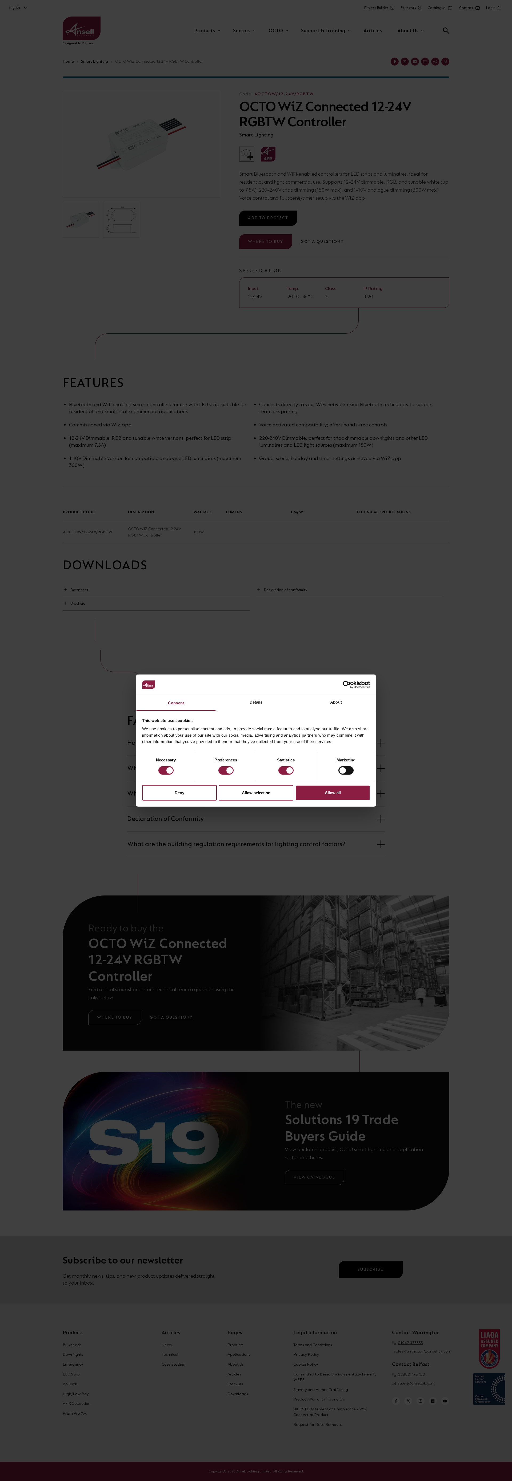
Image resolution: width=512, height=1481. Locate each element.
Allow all (333, 792)
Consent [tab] (176, 703)
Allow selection (256, 792)
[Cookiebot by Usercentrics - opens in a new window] (346, 685)
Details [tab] (256, 702)
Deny (179, 792)
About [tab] (336, 702)
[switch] (226, 770)
